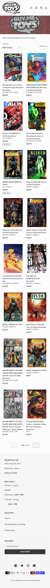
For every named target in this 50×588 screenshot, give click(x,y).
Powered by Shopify (33, 580)
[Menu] (46, 7)
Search (7, 518)
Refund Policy (10, 530)
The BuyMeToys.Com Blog (15, 524)
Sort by (6, 44)
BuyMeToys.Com (21, 580)
